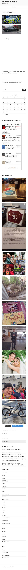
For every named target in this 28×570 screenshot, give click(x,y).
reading (3, 528)
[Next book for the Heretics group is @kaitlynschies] (14, 190)
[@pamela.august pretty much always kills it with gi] (14, 215)
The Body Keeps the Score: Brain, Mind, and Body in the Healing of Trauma (13, 147)
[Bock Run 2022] (14, 387)
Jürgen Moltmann (5, 132)
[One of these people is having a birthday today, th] (14, 362)
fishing (3, 491)
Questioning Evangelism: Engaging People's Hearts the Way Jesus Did (12, 155)
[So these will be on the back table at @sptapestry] (14, 313)
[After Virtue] (3, 163)
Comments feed (6, 555)
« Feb (7, 114)
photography (5, 520)
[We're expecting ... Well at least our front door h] (14, 288)
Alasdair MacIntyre (9, 162)
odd (3, 512)
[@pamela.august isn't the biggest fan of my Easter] (14, 338)
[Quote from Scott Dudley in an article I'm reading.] (14, 239)
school (3, 533)
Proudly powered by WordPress (8, 566)
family (3, 488)
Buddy (3, 475)
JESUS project (5, 499)
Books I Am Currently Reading (12, 124)
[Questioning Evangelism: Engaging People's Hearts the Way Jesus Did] (3, 156)
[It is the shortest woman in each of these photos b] (14, 264)
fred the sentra (5, 494)
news (3, 510)
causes (3, 478)
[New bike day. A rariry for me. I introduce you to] (14, 412)
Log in (3, 549)
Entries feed (5, 552)
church (3, 483)
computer (4, 486)
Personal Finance (6, 518)
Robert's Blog (9, 2)
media (3, 502)
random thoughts (6, 523)
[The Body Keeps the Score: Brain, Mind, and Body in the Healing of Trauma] (3, 148)
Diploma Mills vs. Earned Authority (14, 449)
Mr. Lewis (4, 507)
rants (3, 526)
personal (4, 515)
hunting (4, 496)
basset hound (5, 472)
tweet (3, 539)
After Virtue (8, 161)
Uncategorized (5, 541)
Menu (14, 7)
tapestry (4, 536)
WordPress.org (5, 557)
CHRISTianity (5, 480)
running (4, 531)
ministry (4, 504)
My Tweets (4, 433)
